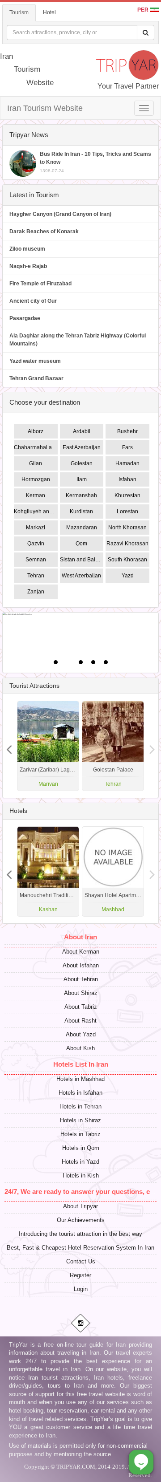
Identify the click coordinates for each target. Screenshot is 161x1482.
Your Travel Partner (128, 86)
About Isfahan (81, 965)
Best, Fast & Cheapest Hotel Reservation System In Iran (80, 1247)
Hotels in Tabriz (80, 1134)
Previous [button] (152, 746)
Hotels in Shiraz (80, 1120)
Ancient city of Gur (33, 301)
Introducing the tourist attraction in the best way (80, 1233)
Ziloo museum (27, 249)
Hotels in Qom (80, 1148)
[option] (112, 746)
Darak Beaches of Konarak (44, 231)
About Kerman (80, 951)
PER (143, 10)
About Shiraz (80, 993)
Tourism (19, 12)
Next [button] (8, 746)
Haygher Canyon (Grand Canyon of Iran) (60, 214)
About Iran (80, 937)
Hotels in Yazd (80, 1161)
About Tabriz (80, 1006)
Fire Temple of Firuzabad (40, 283)
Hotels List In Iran (80, 1064)
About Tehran (81, 979)
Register (80, 1275)
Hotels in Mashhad (80, 1079)
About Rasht (80, 1020)
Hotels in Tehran (80, 1106)
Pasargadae (24, 318)
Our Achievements (81, 1220)
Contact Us (80, 1261)
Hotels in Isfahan (80, 1092)
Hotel (49, 12)
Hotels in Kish (81, 1175)
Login (81, 1289)
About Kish (80, 1048)
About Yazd (81, 1034)
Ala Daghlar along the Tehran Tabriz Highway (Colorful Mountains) (77, 340)
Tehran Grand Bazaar (36, 378)
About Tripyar (80, 1206)
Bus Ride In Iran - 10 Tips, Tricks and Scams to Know (95, 162)
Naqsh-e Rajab (28, 266)
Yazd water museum (35, 361)
